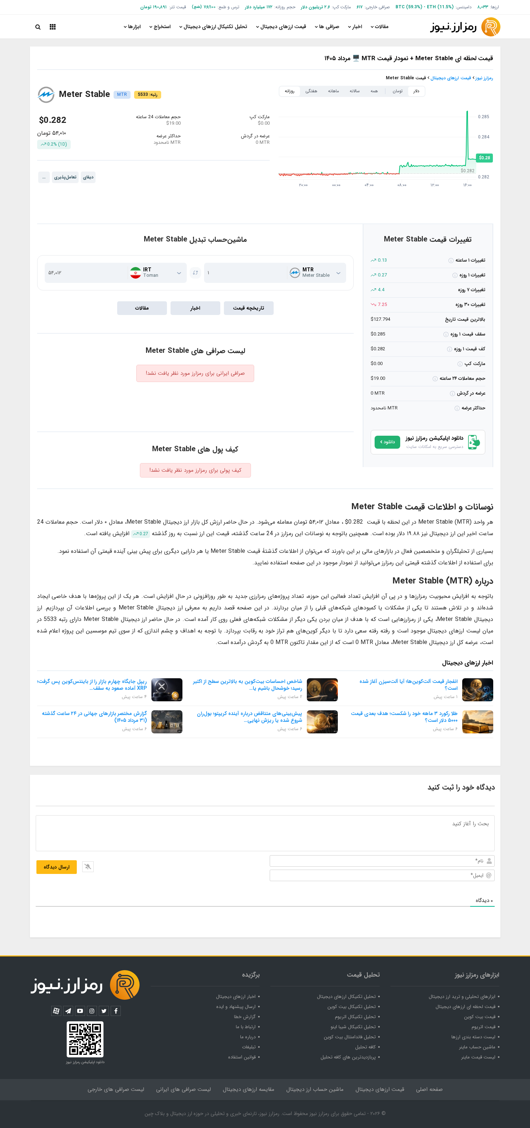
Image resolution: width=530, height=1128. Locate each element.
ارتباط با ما (246, 1027)
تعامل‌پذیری (65, 177)
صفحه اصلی (429, 1089)
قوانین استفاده (242, 1057)
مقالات (382, 27)
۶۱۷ (360, 7)
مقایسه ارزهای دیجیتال (248, 1089)
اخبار (357, 27)
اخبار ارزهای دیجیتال (236, 996)
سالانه (355, 91)
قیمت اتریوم (483, 1027)
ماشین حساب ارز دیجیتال (315, 1089)
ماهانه (333, 91)
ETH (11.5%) (440, 7)
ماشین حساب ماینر (477, 1047)
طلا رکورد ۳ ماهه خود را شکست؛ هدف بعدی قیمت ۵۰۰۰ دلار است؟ (404, 717)
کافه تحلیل (365, 1047)
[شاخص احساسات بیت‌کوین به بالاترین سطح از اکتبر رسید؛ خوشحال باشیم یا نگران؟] (322, 689)
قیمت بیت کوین (479, 1017)
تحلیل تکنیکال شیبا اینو (353, 1027)
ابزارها (134, 27)
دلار (416, 91)
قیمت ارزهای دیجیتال (283, 27)
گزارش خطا (245, 1017)
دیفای (88, 177)
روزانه (290, 91)
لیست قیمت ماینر (478, 1057)
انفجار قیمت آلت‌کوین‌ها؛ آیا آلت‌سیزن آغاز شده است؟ (408, 685)
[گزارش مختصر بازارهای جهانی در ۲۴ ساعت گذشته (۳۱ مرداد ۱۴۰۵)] (166, 721)
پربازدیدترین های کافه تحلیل (348, 1057)
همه (374, 91)
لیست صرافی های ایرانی (183, 1089)
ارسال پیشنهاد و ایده (236, 1007)
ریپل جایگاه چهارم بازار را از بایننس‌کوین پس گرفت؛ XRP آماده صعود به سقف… (92, 685)
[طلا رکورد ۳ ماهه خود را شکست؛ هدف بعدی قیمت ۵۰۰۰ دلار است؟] (477, 721)
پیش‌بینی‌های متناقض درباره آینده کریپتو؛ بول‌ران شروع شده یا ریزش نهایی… (249, 717)
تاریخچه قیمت (248, 308)
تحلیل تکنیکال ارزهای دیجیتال (215, 27)
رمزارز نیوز (484, 78)
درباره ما (248, 1037)
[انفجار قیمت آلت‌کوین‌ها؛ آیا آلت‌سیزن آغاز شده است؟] (477, 689)
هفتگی (311, 91)
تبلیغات (249, 1047)
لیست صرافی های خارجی (116, 1089)
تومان (398, 91)
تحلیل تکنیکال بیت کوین (351, 1007)
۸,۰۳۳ (482, 7)
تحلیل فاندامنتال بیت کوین (350, 1037)
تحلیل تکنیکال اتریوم (355, 1017)
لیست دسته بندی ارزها (473, 1037)
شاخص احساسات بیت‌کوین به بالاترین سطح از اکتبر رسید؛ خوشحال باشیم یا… (247, 685)
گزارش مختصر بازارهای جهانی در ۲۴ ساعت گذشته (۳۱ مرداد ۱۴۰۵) (94, 717)
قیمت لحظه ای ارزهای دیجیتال (465, 1007)
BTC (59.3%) (409, 7)
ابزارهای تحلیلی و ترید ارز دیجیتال (462, 996)
